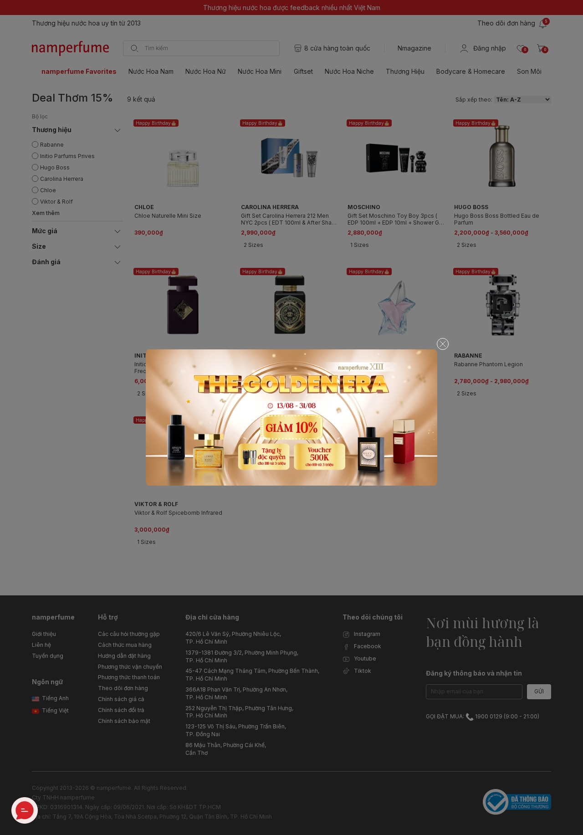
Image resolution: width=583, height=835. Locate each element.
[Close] (443, 344)
